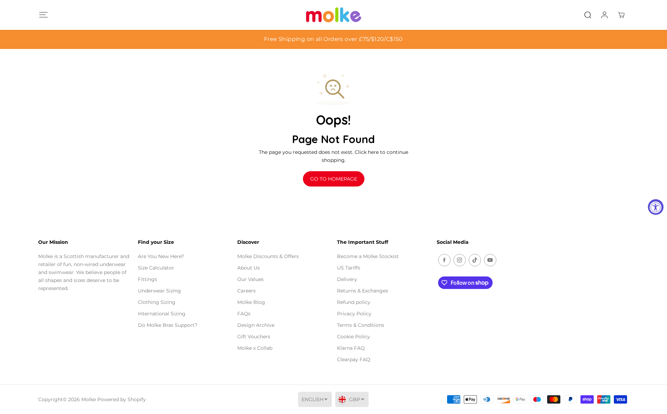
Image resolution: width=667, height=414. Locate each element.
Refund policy (353, 302)
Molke (88, 399)
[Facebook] (444, 260)
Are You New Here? (161, 256)
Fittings (147, 279)
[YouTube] (490, 260)
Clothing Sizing (156, 302)
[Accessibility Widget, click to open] (656, 207)
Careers (246, 291)
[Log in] (604, 15)
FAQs (243, 313)
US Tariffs (348, 268)
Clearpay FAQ (353, 359)
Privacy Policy (354, 313)
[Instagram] (459, 260)
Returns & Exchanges (362, 291)
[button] (43, 15)
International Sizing (162, 313)
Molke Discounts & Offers (268, 256)
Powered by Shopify (121, 399)
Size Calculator (156, 268)
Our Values (250, 279)
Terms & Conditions (360, 325)
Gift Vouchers (253, 336)
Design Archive (255, 325)
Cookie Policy (353, 336)
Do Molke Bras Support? (167, 325)
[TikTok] (475, 260)
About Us (248, 268)
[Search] (587, 15)
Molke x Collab (254, 348)
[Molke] (333, 15)
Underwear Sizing (159, 291)
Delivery (347, 279)
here (373, 152)
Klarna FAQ (351, 348)
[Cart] (621, 15)
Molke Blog (251, 302)
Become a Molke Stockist (368, 256)
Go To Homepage (333, 179)
